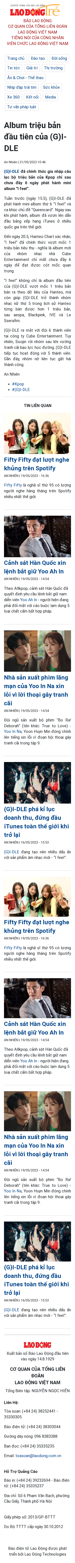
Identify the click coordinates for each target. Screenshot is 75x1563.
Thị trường (53, 68)
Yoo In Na (13, 731)
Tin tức (13, 68)
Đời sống (59, 58)
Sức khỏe (51, 87)
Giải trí (32, 68)
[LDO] (37, 434)
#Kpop (18, 384)
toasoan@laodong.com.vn (38, 1455)
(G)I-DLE (11, 171)
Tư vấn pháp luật (21, 106)
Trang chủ (15, 58)
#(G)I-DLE (21, 389)
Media (50, 97)
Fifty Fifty (13, 485)
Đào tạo (38, 58)
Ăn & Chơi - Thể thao (25, 77)
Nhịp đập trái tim (22, 87)
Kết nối (32, 97)
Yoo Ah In (28, 599)
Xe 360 (13, 97)
